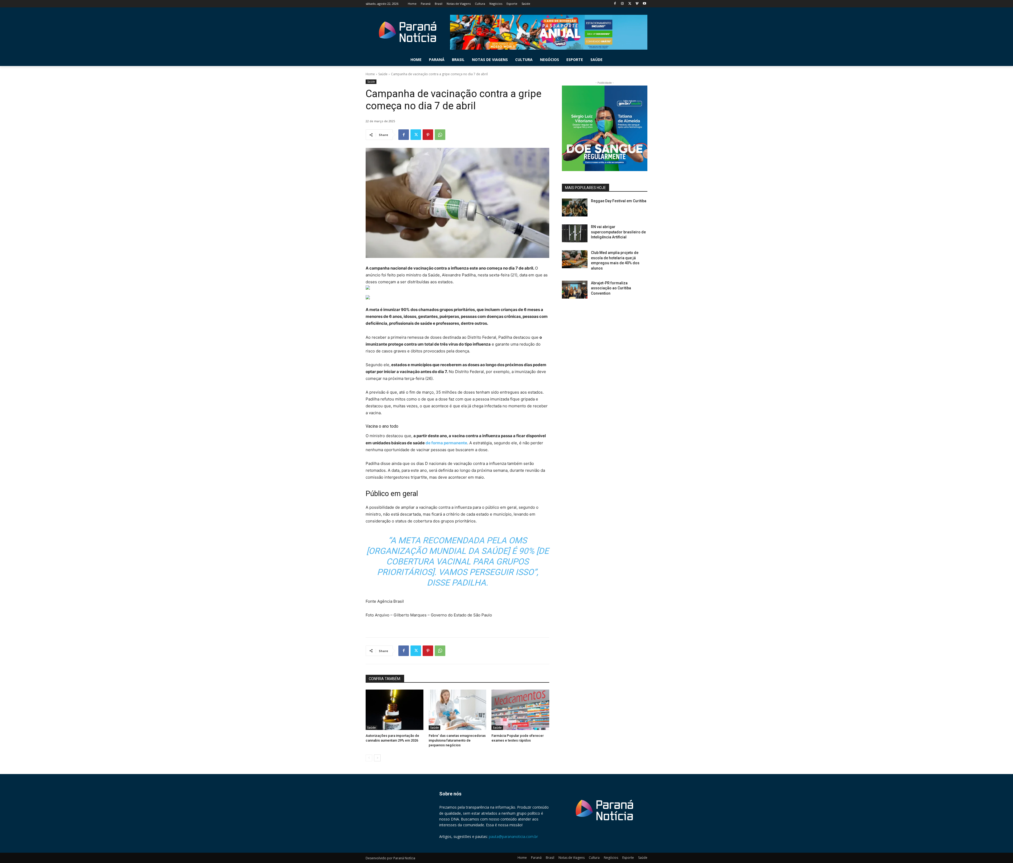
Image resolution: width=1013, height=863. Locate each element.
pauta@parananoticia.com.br (513, 836)
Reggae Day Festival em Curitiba (618, 201)
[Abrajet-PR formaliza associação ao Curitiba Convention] (574, 290)
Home (370, 74)
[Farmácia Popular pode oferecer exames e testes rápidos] (520, 710)
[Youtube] (644, 4)
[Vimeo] (637, 4)
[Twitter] (630, 4)
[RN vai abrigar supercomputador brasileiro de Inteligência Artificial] (574, 233)
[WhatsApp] (440, 134)
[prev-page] (369, 757)
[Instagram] (622, 4)
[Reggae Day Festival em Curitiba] (574, 207)
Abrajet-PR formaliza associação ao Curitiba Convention (611, 288)
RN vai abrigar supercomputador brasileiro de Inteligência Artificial (618, 232)
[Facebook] (615, 4)
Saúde (383, 74)
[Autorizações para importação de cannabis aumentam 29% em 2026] (394, 710)
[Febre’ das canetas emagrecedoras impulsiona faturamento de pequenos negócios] (457, 710)
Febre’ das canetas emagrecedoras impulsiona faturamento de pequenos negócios (457, 740)
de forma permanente (446, 442)
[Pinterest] (428, 134)
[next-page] (377, 757)
